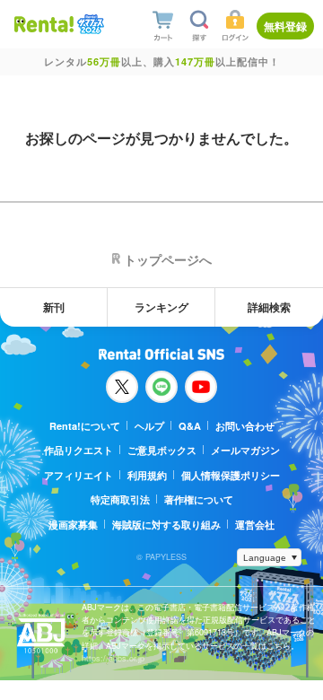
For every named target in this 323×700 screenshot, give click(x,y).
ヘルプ (149, 426)
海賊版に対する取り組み (166, 524)
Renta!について (84, 426)
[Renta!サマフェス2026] (89, 24)
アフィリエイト (78, 475)
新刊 (54, 307)
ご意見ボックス (161, 450)
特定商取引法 (120, 499)
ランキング (161, 307)
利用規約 (147, 475)
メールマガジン (245, 450)
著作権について (198, 499)
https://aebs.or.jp (113, 658)
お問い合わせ (245, 426)
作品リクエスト (78, 450)
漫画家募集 (73, 524)
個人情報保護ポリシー (230, 475)
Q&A (190, 426)
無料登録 (285, 26)
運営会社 (255, 524)
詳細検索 (269, 307)
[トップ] (44, 23)
